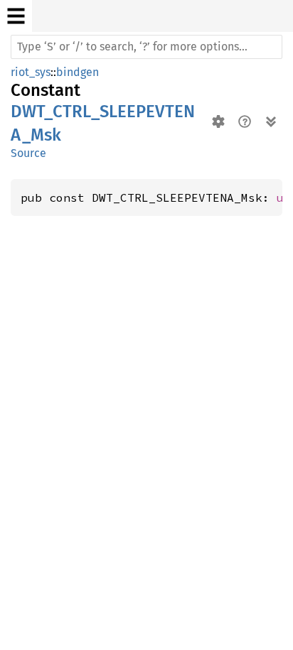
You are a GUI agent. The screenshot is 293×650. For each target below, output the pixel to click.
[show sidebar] (16, 16)
